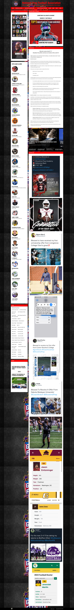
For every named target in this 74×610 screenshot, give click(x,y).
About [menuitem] (57, 8)
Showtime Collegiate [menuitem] (20, 8)
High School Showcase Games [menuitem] (30, 8)
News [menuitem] (53, 8)
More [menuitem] (61, 8)
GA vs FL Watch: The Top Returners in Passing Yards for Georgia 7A (45, 142)
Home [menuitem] (13, 8)
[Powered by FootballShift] (12, 609)
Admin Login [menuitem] (52, 608)
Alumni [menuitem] (50, 8)
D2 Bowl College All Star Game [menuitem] (42, 8)
